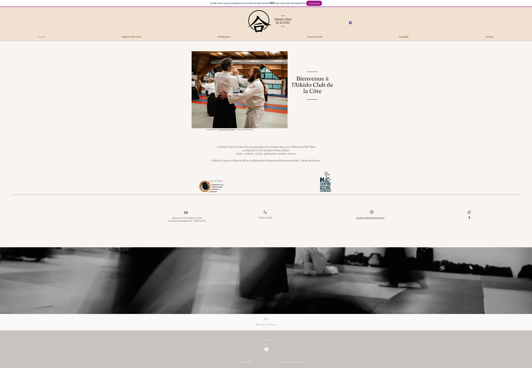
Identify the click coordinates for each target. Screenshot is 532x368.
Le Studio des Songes (226, 129)
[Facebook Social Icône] (350, 22)
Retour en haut (266, 324)
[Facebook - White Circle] (266, 349)
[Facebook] (469, 217)
